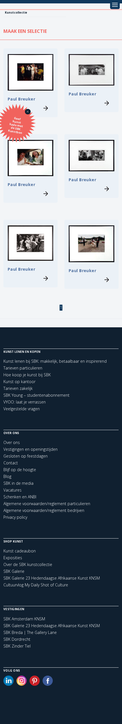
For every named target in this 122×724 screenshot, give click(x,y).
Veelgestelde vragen (21, 408)
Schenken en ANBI (19, 496)
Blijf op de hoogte (19, 469)
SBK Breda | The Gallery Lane (30, 632)
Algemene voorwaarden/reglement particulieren (46, 503)
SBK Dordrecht (16, 639)
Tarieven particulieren (22, 368)
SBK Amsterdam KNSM (24, 619)
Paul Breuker (21, 99)
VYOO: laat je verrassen (24, 402)
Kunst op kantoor (19, 381)
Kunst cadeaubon (19, 551)
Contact (10, 462)
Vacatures (12, 490)
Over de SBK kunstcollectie (27, 564)
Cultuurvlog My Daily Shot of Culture (35, 585)
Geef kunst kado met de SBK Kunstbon (16, 125)
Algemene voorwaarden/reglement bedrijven (43, 510)
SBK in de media (18, 483)
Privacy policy (15, 517)
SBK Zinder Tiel (17, 646)
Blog (7, 476)
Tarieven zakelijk (18, 388)
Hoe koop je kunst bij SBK (27, 374)
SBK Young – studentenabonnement (36, 395)
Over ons (11, 442)
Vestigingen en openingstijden (30, 449)
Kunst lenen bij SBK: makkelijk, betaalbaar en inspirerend (55, 361)
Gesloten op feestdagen (25, 456)
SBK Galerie (13, 571)
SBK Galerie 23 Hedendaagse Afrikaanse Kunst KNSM (51, 578)
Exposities (12, 557)
